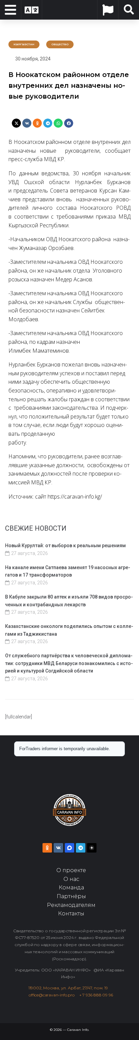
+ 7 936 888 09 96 (96, 994)
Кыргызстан (23, 44)
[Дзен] (91, 848)
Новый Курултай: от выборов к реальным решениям (65, 545)
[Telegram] (80, 848)
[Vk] (58, 848)
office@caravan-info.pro (54, 994)
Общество (59, 44)
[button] (16, 123)
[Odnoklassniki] (47, 848)
